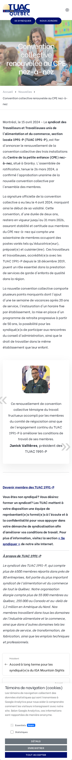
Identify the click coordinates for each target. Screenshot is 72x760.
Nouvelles (25, 91)
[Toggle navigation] (67, 10)
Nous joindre (48, 21)
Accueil (8, 91)
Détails (36, 741)
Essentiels (20, 725)
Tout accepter (36, 755)
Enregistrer (36, 748)
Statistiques (21, 731)
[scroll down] (36, 79)
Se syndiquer (23, 21)
